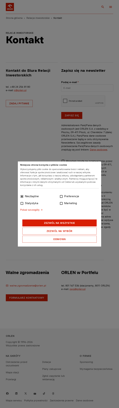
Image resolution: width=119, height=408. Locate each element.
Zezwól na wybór (59, 231)
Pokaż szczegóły (30, 209)
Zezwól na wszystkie (59, 223)
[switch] (61, 196)
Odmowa (59, 239)
